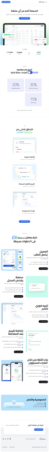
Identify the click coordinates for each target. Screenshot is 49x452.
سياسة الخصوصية (12, 447)
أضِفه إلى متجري (7, 2)
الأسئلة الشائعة (5, 447)
